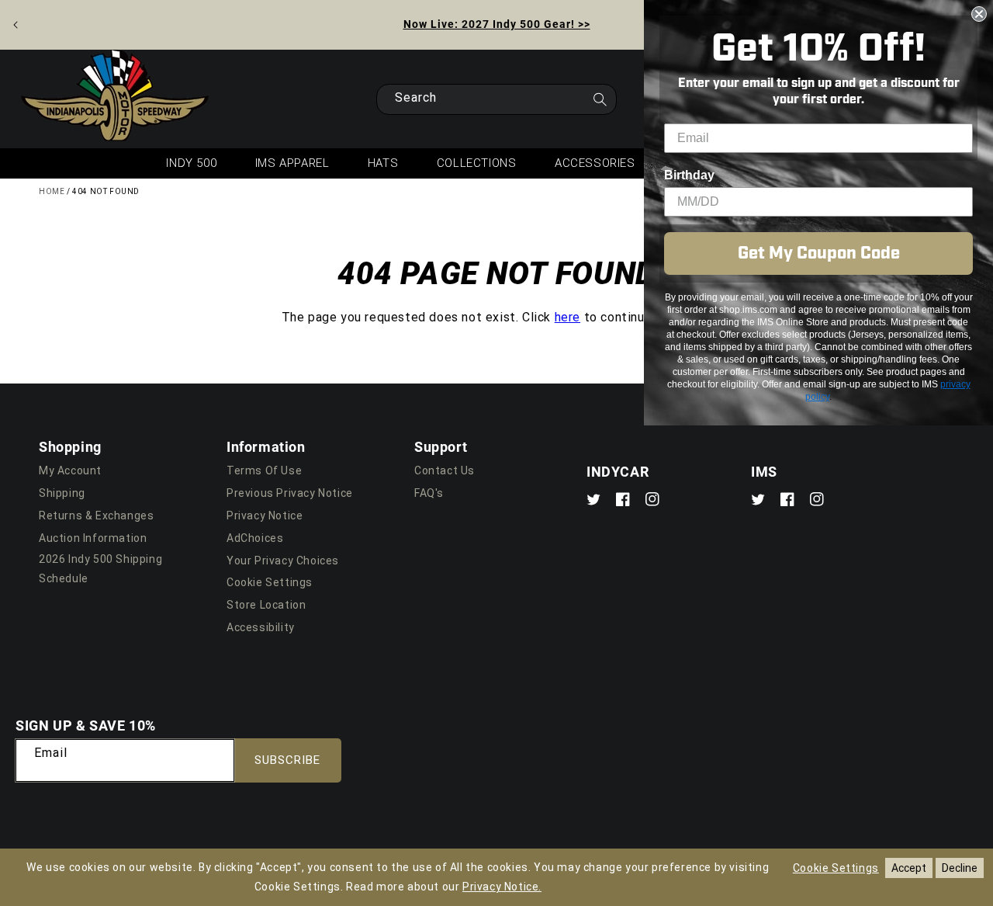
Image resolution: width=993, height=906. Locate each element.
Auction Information (93, 538)
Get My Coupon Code (819, 253)
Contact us (444, 470)
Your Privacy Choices (283, 560)
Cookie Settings (270, 582)
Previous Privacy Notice (290, 493)
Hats (383, 163)
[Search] (600, 104)
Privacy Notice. (501, 886)
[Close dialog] (979, 14)
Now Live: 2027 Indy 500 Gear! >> (496, 23)
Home (51, 191)
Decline (959, 868)
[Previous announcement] (15, 25)
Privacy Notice (265, 515)
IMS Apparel (292, 163)
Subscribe (287, 760)
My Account (70, 470)
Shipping (62, 493)
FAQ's (429, 493)
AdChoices (255, 538)
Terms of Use (264, 470)
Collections (477, 163)
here (567, 317)
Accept (908, 868)
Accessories (595, 163)
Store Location (266, 605)
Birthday (689, 175)
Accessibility (261, 627)
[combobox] (496, 99)
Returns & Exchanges (96, 515)
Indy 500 (191, 163)
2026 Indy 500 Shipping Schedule (100, 569)
